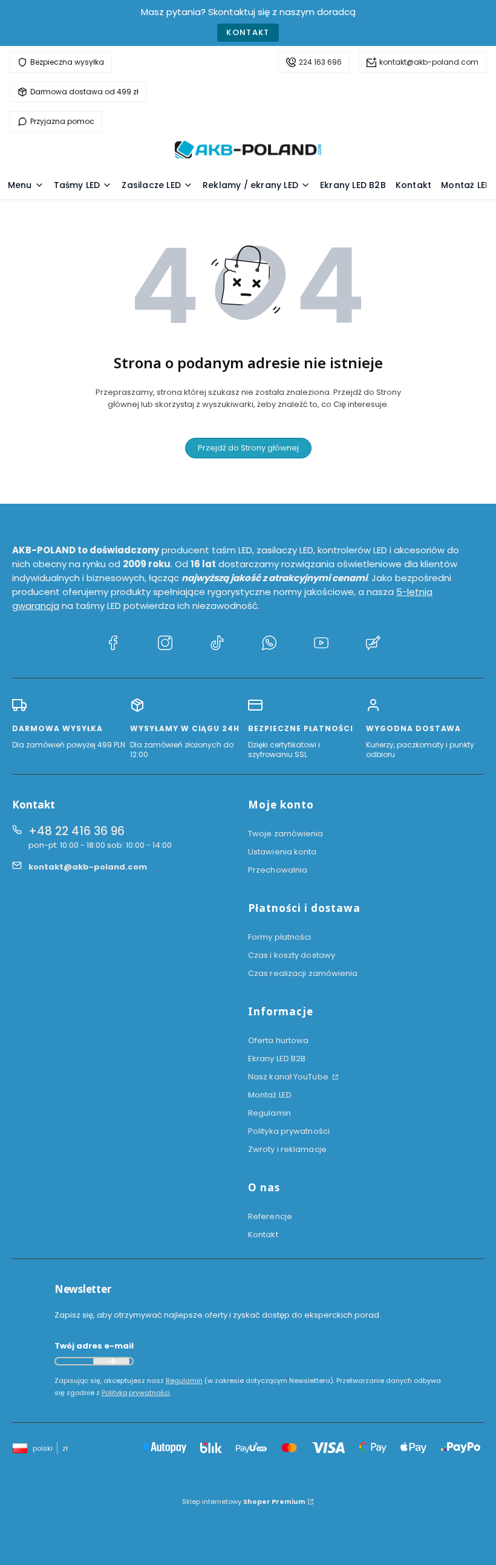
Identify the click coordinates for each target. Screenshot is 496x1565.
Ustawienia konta (282, 851)
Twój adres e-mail (94, 1346)
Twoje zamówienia (286, 833)
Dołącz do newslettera (111, 1361)
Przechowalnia (277, 870)
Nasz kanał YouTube (289, 1076)
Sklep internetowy (243, 1501)
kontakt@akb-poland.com (428, 62)
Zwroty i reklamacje (287, 1149)
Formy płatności (280, 937)
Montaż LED (270, 1095)
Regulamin (269, 1113)
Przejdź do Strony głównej (248, 448)
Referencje (270, 1216)
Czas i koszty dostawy (291, 955)
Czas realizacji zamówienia (303, 973)
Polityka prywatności (289, 1131)
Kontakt (247, 32)
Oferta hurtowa (278, 1040)
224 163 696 (320, 62)
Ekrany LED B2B (276, 1058)
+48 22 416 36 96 (76, 831)
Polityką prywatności (136, 1392)
